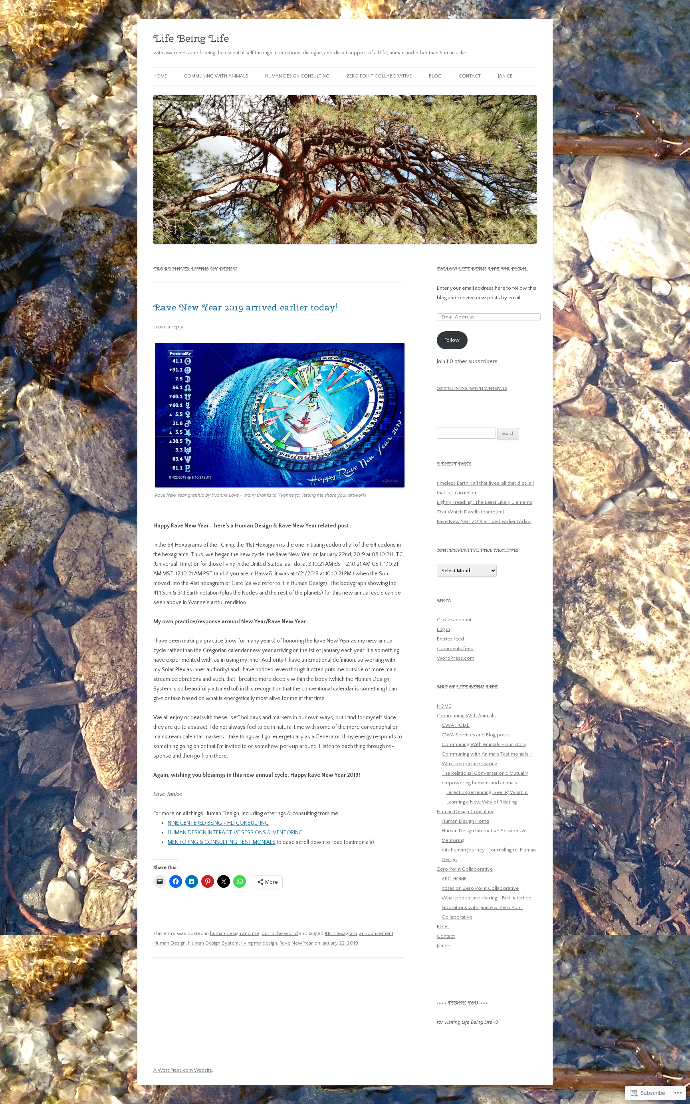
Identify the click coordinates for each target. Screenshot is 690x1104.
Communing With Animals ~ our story (484, 744)
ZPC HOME (454, 878)
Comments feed (455, 648)
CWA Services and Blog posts (476, 735)
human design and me (234, 933)
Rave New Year (296, 943)
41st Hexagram (341, 933)
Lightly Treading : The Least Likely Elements (484, 502)
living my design (259, 943)
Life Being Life (191, 38)
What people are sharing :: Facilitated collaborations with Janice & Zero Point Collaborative (488, 907)
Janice (505, 76)
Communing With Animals (216, 76)
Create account (454, 620)
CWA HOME (456, 725)
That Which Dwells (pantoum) (470, 512)
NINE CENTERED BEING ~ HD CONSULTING (218, 823)
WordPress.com (455, 658)
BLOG (435, 76)
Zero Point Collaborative (379, 76)
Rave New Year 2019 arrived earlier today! (245, 307)
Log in (443, 629)
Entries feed (450, 639)
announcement (376, 933)
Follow (452, 340)
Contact (470, 76)
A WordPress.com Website (182, 1070)
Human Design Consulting (297, 76)
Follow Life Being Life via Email (482, 269)
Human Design (169, 943)
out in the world (280, 933)
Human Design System (213, 943)
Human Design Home (465, 821)
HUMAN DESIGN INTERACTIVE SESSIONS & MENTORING (235, 832)
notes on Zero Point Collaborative (480, 888)
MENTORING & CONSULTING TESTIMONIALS (222, 842)
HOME (160, 76)
